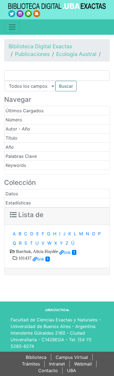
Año (10, 147)
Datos (12, 193)
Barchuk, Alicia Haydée (36, 251)
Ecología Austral (76, 54)
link (67, 252)
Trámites (31, 364)
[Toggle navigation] (12, 27)
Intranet (57, 364)
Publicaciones (32, 54)
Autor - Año (18, 129)
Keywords (16, 165)
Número (14, 119)
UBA (71, 370)
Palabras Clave (21, 156)
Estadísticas (18, 203)
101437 (24, 258)
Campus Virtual (72, 357)
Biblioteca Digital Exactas (40, 46)
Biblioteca (36, 357)
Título (11, 138)
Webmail (83, 364)
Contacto (48, 370)
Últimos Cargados (24, 110)
